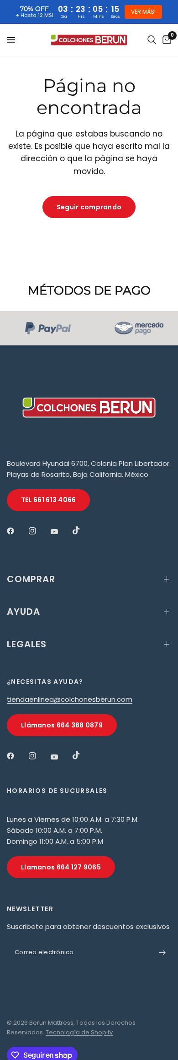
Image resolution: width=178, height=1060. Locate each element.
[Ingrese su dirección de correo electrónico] (162, 952)
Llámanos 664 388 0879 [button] (62, 725)
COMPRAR (31, 579)
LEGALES (27, 644)
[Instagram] (39, 531)
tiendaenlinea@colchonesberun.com (69, 699)
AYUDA (23, 611)
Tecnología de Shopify (79, 1032)
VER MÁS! (143, 12)
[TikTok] (83, 530)
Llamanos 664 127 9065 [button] (61, 867)
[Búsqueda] (151, 40)
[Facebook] (17, 531)
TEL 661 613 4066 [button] (48, 499)
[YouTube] (61, 532)
